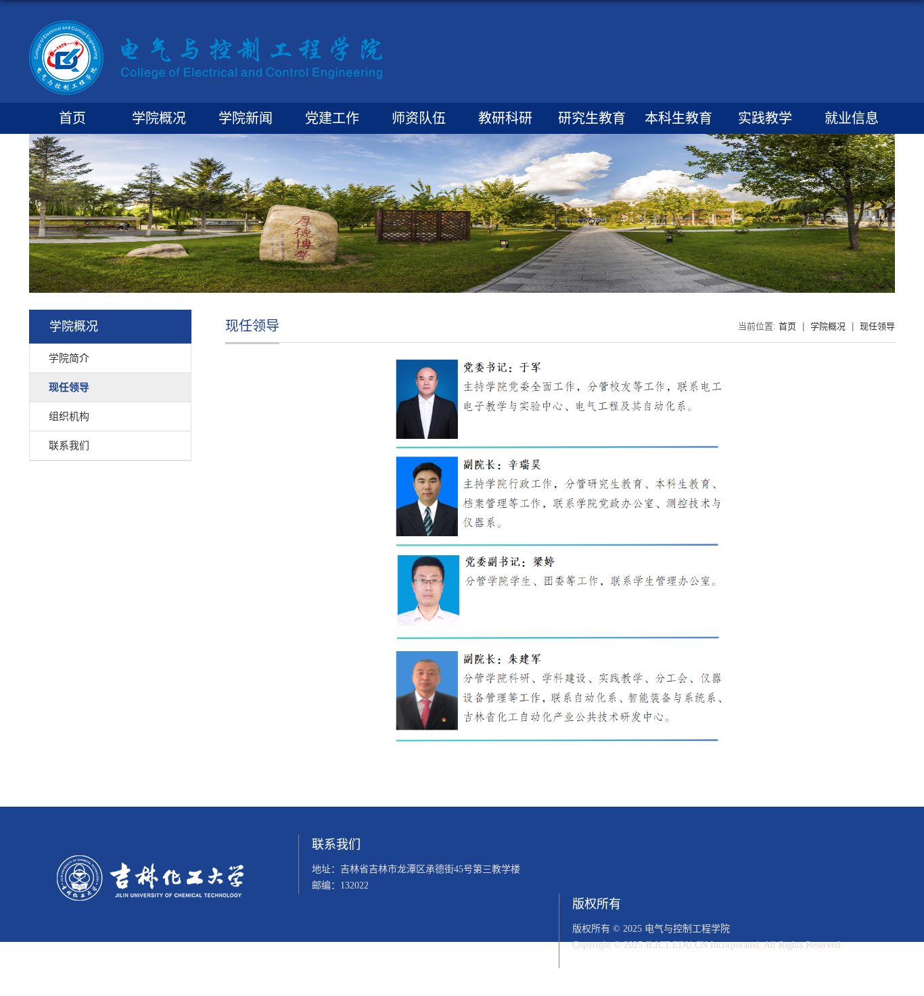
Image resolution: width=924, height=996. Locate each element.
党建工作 (332, 118)
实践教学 (765, 118)
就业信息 (852, 118)
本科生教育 (678, 118)
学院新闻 (245, 118)
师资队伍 (419, 118)
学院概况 (159, 118)
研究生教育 (592, 118)
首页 (72, 118)
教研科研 (505, 118)
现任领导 (877, 326)
